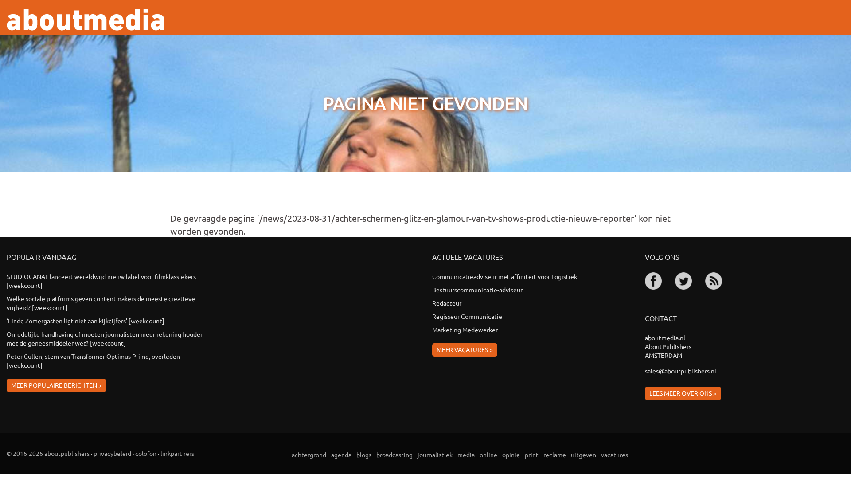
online (488, 455)
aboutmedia (85, 20)
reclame (554, 455)
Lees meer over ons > (683, 393)
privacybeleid (112, 453)
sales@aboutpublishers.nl (680, 371)
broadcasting (394, 455)
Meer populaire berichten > (56, 385)
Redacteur (446, 303)
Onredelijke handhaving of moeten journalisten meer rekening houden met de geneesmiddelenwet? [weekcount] (105, 338)
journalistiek (435, 455)
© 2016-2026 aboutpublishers (48, 453)
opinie (511, 455)
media (466, 455)
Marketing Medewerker (465, 330)
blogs (363, 455)
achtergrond (309, 455)
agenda (341, 455)
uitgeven (583, 455)
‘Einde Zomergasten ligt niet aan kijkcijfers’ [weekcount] (85, 321)
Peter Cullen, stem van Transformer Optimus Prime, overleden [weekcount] (93, 360)
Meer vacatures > (465, 349)
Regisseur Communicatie (467, 316)
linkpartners (177, 453)
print (532, 455)
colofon (145, 453)
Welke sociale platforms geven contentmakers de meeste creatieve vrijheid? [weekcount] (101, 302)
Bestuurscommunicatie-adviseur (477, 290)
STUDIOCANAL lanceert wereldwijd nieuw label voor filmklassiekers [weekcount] (101, 280)
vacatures (614, 455)
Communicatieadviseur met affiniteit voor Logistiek (504, 276)
